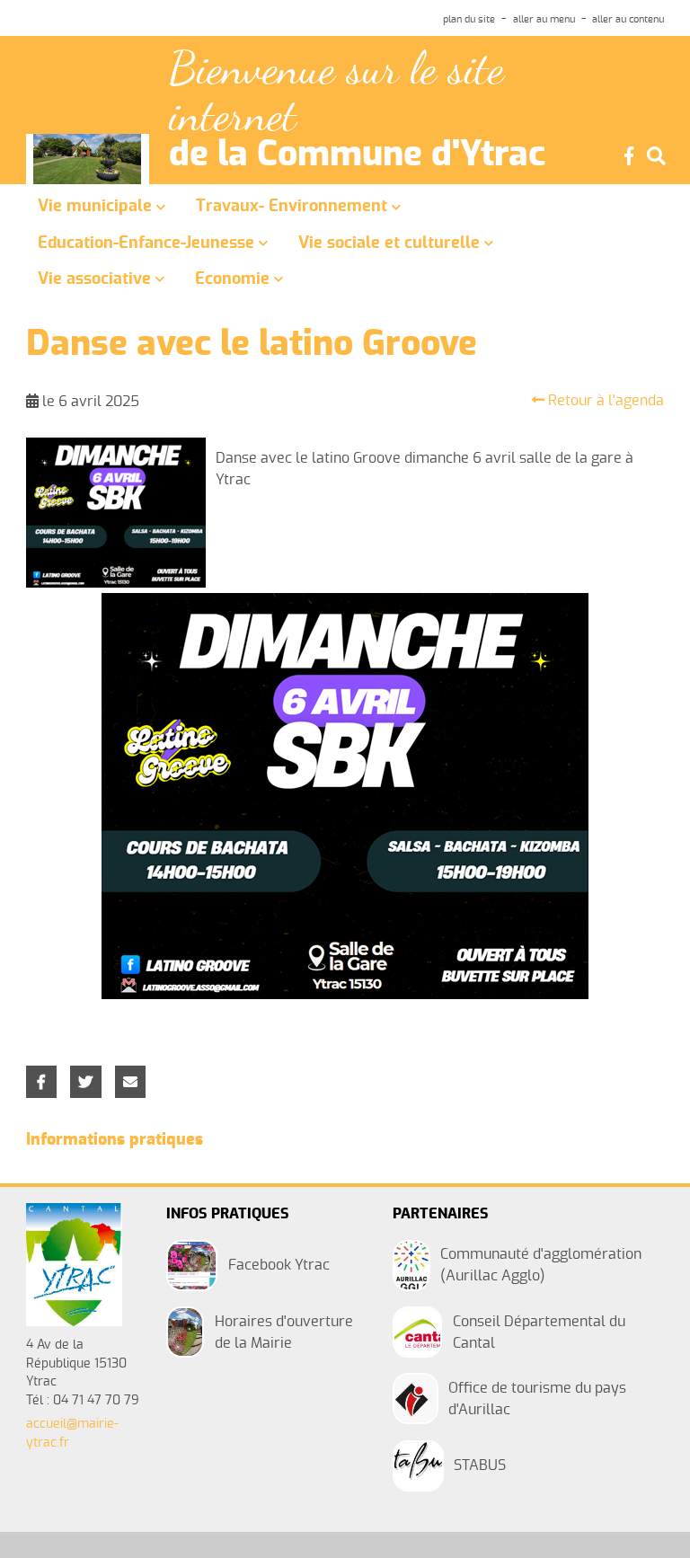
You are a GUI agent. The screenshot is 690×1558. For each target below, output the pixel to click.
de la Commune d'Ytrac (357, 155)
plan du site (469, 19)
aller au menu (544, 19)
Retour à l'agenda (604, 401)
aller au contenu (628, 19)
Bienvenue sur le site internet (336, 91)
